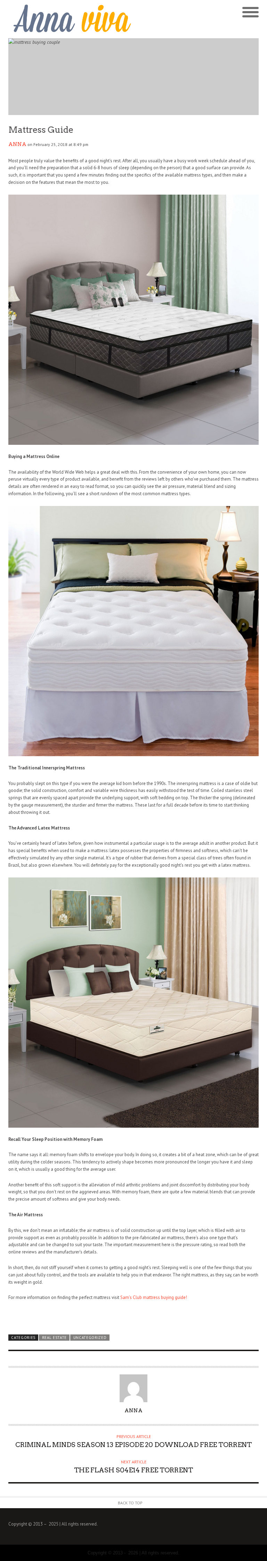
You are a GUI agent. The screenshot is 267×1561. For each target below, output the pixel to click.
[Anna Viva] (71, 19)
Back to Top (130, 1502)
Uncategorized (90, 1337)
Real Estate (54, 1337)
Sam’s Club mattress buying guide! (153, 1297)
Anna (17, 144)
